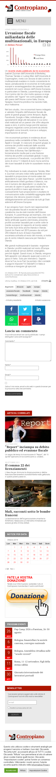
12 (40, 551)
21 (8, 558)
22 (14, 558)
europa (37, 287)
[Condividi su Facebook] (49, 45)
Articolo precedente (13, 300)
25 (34, 558)
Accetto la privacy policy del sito (21, 708)
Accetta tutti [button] (11, 770)
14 (8, 555)
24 (28, 558)
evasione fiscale (13, 291)
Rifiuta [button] (22, 770)
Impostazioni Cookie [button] (38, 770)
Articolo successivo (42, 300)
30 (21, 562)
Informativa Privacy (40, 765)
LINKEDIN (39, 314)
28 (8, 562)
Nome (8, 365)
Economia (22, 30)
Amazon (20, 287)
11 (34, 551)
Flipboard (26, 324)
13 (47, 551)
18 (34, 555)
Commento (10, 341)
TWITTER (25, 314)
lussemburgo (11, 295)
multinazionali (26, 295)
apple (29, 287)
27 (47, 558)
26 (40, 558)
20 (47, 555)
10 (28, 551)
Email (8, 375)
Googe (36, 291)
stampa (44, 281)
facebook (26, 291)
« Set (7, 569)
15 (14, 555)
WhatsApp (12, 324)
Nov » (12, 569)
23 (21, 558)
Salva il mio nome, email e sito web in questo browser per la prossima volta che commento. (28, 387)
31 (28, 562)
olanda (37, 295)
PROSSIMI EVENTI (16, 624)
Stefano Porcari (14, 45)
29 (14, 562)
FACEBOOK (12, 314)
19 (40, 555)
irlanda (44, 291)
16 (21, 555)
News (14, 30)
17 (28, 555)
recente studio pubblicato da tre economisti (28, 71)
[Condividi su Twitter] (45, 45)
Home (7, 30)
